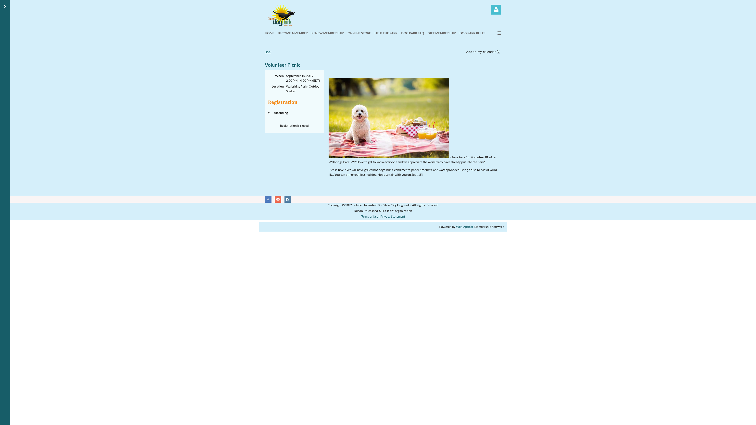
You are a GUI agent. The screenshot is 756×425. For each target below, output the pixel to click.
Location (278, 86)
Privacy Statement (392, 216)
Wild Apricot (464, 226)
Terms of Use (369, 216)
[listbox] (483, 51)
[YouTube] (278, 199)
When (279, 76)
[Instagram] (287, 199)
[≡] (495, 33)
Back (268, 52)
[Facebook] (268, 199)
